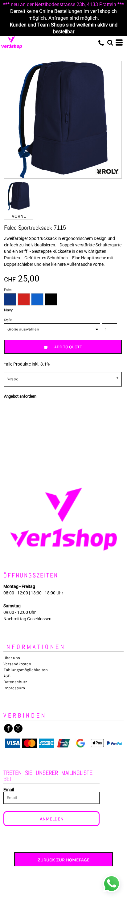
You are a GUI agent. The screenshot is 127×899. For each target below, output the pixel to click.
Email (8, 789)
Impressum (14, 688)
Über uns (11, 657)
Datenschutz (15, 681)
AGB (6, 676)
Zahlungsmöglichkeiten (25, 669)
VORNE (19, 216)
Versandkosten (17, 664)
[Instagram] (18, 728)
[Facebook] (8, 728)
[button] (110, 42)
